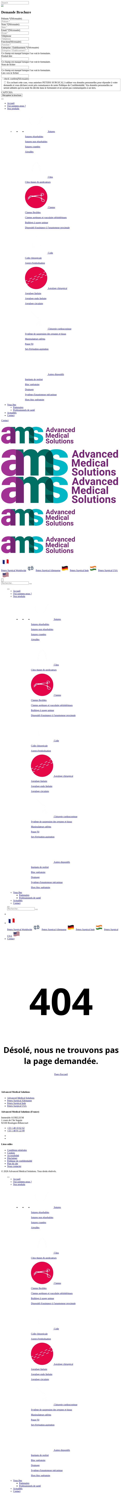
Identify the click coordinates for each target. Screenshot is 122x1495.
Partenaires (18, 407)
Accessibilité (13, 1155)
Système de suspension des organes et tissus (45, 334)
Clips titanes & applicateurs (38, 182)
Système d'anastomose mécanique (41, 394)
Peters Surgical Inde (79, 570)
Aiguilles (29, 151)
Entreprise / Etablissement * (20, 47)
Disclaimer (12, 1158)
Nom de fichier (8, 64)
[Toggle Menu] (8, 589)
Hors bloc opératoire (34, 399)
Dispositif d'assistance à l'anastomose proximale (47, 227)
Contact (10, 415)
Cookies (11, 1153)
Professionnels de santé (24, 410)
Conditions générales (17, 1150)
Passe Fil (29, 344)
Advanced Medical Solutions (20, 1098)
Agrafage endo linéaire (35, 298)
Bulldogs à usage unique (36, 222)
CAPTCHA (7, 92)
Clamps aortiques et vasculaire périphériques (46, 217)
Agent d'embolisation (35, 263)
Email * (10, 30)
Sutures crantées (32, 146)
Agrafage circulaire (34, 303)
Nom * (10, 24)
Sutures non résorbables (36, 141)
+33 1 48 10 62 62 (16, 1128)
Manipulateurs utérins (35, 339)
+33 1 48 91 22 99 (16, 1130)
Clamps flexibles (33, 212)
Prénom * (11, 18)
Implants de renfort (34, 379)
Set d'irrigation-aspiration (37, 349)
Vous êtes (11, 404)
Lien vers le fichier (10, 73)
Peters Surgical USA (17, 1106)
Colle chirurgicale (33, 258)
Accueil (10, 103)
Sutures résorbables (34, 136)
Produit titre (6, 56)
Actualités (12, 412)
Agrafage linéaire (33, 293)
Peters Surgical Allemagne (48, 570)
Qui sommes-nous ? (16, 106)
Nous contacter (14, 1166)
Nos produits (13, 108)
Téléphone (6, 36)
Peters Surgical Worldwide (13, 570)
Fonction (11, 41)
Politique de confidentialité (19, 1161)
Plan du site (12, 1163)
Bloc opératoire (32, 384)
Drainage (29, 389)
